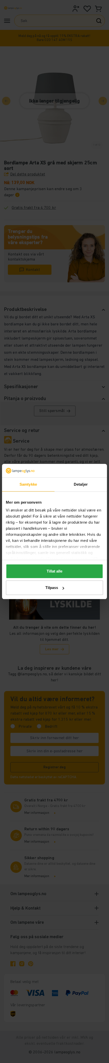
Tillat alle (54, 571)
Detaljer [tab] (81, 484)
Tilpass (51, 587)
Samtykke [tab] (28, 484)
